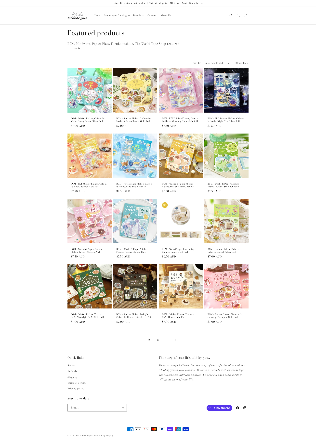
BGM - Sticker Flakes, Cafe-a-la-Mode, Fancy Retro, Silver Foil (88, 120)
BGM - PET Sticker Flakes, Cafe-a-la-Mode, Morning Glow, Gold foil (180, 120)
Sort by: (197, 63)
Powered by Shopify (103, 435)
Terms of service (77, 383)
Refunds (72, 371)
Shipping (72, 377)
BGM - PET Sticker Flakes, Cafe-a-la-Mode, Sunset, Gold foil (89, 185)
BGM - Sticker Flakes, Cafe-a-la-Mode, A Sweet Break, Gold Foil (133, 120)
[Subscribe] (123, 407)
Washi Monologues (85, 435)
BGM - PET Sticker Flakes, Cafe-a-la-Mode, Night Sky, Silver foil (226, 120)
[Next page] (175, 340)
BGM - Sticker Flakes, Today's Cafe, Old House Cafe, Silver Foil (134, 316)
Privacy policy (75, 388)
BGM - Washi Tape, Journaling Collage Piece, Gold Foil (178, 250)
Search (71, 365)
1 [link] (140, 340)
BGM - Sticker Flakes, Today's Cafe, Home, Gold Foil (178, 316)
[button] (116, 15)
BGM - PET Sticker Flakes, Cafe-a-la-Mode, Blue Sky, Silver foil (134, 185)
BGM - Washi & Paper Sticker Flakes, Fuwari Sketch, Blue (132, 250)
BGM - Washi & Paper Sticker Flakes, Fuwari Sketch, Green (223, 185)
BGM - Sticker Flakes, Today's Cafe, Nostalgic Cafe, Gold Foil (87, 316)
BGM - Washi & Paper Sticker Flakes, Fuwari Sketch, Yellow (178, 185)
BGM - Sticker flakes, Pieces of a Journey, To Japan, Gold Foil (225, 316)
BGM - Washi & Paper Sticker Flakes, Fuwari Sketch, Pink (86, 250)
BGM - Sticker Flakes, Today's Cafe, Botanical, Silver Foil (223, 250)
